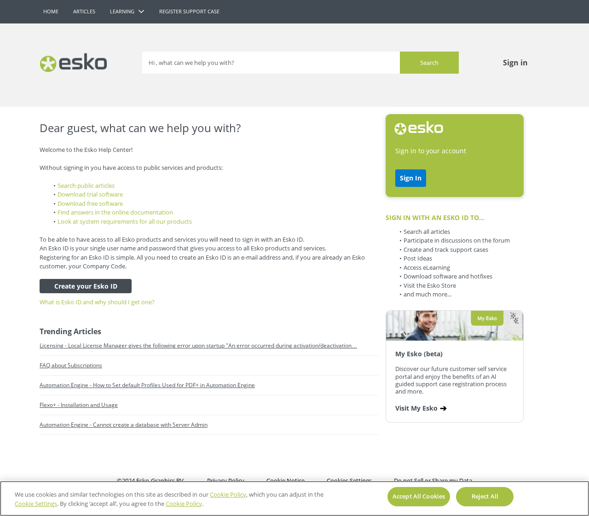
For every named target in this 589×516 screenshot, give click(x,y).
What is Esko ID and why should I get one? (97, 302)
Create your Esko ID (85, 286)
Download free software (90, 203)
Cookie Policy (228, 494)
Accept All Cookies (419, 496)
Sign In (411, 178)
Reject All (485, 496)
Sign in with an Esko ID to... (435, 217)
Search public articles (86, 185)
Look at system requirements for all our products (125, 221)
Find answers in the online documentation (115, 212)
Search (429, 62)
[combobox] (300, 63)
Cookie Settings (36, 503)
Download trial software (90, 194)
